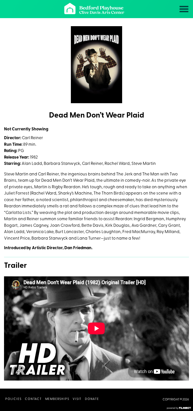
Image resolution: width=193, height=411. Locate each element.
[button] (184, 9)
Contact (33, 399)
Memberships (57, 399)
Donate (92, 399)
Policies (13, 399)
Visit (77, 399)
